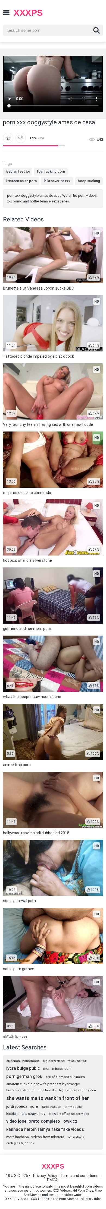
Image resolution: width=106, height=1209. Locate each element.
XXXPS (28, 13)
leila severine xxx (57, 181)
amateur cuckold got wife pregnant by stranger (43, 1084)
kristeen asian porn (21, 181)
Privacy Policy (45, 1175)
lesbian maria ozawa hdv (25, 1114)
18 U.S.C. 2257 (18, 1175)
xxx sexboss (75, 1137)
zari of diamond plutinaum (65, 1077)
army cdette (73, 1107)
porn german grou (24, 1076)
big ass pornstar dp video (77, 1090)
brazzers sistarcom (20, 1090)
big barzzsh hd (54, 1061)
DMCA (52, 1180)
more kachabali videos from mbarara (35, 1137)
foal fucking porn (51, 171)
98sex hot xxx (77, 1061)
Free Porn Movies (64, 1199)
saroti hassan (51, 1107)
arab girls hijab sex (20, 1143)
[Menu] (6, 12)
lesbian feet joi (18, 171)
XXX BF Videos (16, 1199)
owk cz (70, 1121)
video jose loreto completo (33, 1121)
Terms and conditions (79, 1175)
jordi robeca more (22, 1106)
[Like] (8, 138)
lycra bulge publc (23, 1068)
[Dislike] (20, 138)
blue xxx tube (91, 1199)
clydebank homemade (23, 1061)
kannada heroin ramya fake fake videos (45, 1129)
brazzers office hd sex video (68, 1114)
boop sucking (89, 181)
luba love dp (47, 1090)
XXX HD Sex (40, 1199)
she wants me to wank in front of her (47, 1098)
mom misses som (57, 1069)
